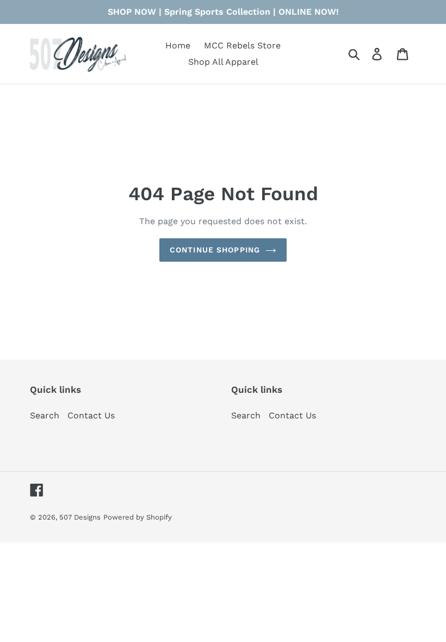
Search (44, 415)
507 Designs (80, 517)
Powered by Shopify (137, 517)
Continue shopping (215, 249)
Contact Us (91, 415)
